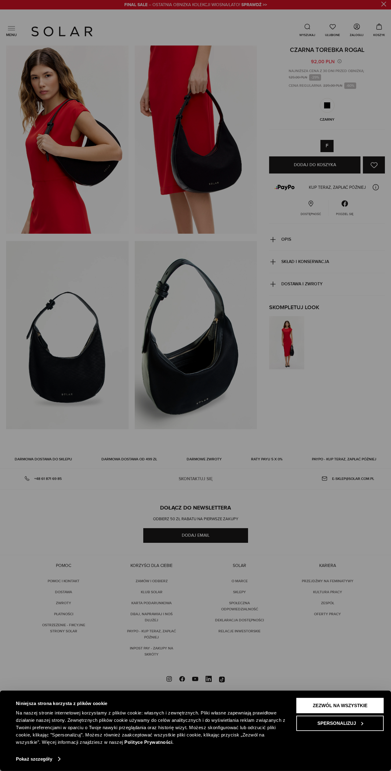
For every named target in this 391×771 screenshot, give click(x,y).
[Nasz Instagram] (169, 679)
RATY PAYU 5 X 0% (267, 459)
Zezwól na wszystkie (340, 705)
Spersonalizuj (336, 722)
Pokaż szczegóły (34, 759)
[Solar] (62, 31)
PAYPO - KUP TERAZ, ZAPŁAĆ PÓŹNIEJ (344, 459)
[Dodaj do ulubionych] (374, 165)
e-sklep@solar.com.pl (353, 479)
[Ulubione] (332, 30)
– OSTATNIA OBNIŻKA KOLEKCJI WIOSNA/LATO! (195, 4)
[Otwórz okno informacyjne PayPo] (375, 187)
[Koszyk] (379, 30)
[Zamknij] (384, 5)
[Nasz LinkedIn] (209, 679)
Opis (286, 239)
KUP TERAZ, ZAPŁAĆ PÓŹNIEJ (337, 187)
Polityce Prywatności (148, 742)
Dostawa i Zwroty (302, 284)
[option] (327, 105)
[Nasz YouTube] (195, 679)
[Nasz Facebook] (182, 679)
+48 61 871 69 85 (48, 479)
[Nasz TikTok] (222, 679)
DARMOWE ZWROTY (204, 459)
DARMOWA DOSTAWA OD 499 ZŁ (129, 459)
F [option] (327, 146)
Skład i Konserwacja (305, 261)
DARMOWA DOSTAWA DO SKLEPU (43, 459)
